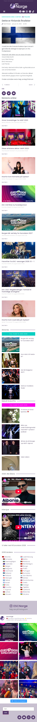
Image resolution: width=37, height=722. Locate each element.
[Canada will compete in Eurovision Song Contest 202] (9, 651)
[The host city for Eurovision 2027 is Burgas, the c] (28, 632)
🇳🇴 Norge (24, 566)
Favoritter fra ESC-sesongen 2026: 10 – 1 (18, 261)
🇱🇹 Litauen (7, 594)
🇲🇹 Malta (23, 559)
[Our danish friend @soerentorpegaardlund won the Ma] (28, 670)
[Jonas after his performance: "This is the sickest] (9, 670)
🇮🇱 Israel (6, 582)
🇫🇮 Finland (26, 17)
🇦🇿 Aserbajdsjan (9, 561)
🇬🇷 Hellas (6, 580)
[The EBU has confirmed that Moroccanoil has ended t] (9, 632)
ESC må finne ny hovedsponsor (14, 205)
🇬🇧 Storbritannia (26, 580)
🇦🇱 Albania (6, 557)
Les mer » (5, 126)
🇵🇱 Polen (23, 568)
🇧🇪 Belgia (6, 566)
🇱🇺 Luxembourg (26, 557)
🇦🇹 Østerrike (25, 592)
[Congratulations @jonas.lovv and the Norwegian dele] (28, 689)
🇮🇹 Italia (6, 585)
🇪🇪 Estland (7, 573)
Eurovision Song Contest (11, 17)
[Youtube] (23, 11)
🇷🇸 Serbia (24, 578)
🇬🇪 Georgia (7, 578)
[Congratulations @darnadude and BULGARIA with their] (28, 651)
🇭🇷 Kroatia (7, 587)
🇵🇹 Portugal (25, 571)
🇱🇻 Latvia (6, 592)
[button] (4, 11)
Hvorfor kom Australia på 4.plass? (15, 320)
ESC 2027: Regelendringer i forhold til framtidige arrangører (16, 291)
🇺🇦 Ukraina (24, 594)
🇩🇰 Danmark (8, 571)
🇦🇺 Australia (7, 564)
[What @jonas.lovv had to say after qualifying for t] (9, 689)
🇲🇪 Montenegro (26, 564)
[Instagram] (27, 11)
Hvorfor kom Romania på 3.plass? (15, 177)
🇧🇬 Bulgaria (7, 568)
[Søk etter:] (18, 709)
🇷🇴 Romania (25, 573)
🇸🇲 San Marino (26, 575)
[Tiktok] (33, 11)
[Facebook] (20, 11)
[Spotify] (30, 11)
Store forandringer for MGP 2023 (15, 120)
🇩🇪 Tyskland (25, 589)
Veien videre (25, 457)
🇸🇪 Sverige (24, 585)
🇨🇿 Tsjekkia (24, 587)
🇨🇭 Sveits (23, 582)
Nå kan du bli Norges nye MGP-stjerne (28, 442)
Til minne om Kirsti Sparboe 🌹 (27, 411)
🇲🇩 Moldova (25, 561)
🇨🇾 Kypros (7, 589)
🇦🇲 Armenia (7, 559)
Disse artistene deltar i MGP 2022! (15, 148)
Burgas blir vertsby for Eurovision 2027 (17, 233)
